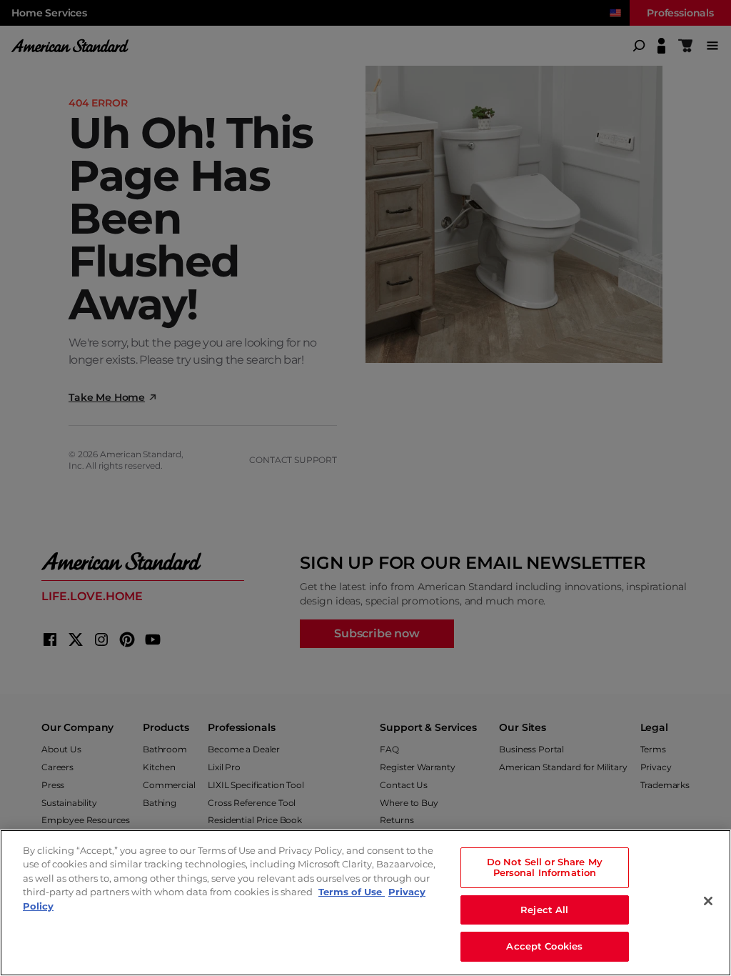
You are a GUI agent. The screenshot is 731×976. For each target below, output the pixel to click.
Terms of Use (351, 891)
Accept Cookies (544, 946)
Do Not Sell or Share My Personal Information (545, 867)
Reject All (544, 909)
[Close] (708, 901)
